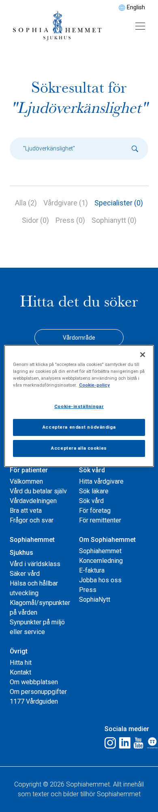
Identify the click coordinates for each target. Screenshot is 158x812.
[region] (79, 406)
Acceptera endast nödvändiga (79, 427)
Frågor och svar (31, 520)
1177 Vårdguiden (34, 701)
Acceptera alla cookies (79, 448)
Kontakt (20, 672)
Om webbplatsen (34, 682)
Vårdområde (79, 337)
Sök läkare (94, 491)
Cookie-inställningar (79, 406)
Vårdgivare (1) (65, 203)
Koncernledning (101, 561)
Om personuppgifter (38, 692)
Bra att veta (26, 510)
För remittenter (100, 520)
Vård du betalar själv (38, 491)
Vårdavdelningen (33, 501)
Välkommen (26, 481)
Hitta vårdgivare (101, 481)
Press (87, 590)
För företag (95, 510)
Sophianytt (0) (114, 220)
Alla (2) (26, 203)
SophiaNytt (94, 599)
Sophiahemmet (100, 551)
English (136, 7)
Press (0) (70, 220)
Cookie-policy (94, 385)
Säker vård (25, 573)
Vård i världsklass (35, 564)
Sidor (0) (35, 220)
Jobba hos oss (100, 580)
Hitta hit (21, 662)
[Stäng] (143, 355)
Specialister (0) (118, 203)
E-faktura (92, 570)
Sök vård (91, 501)
